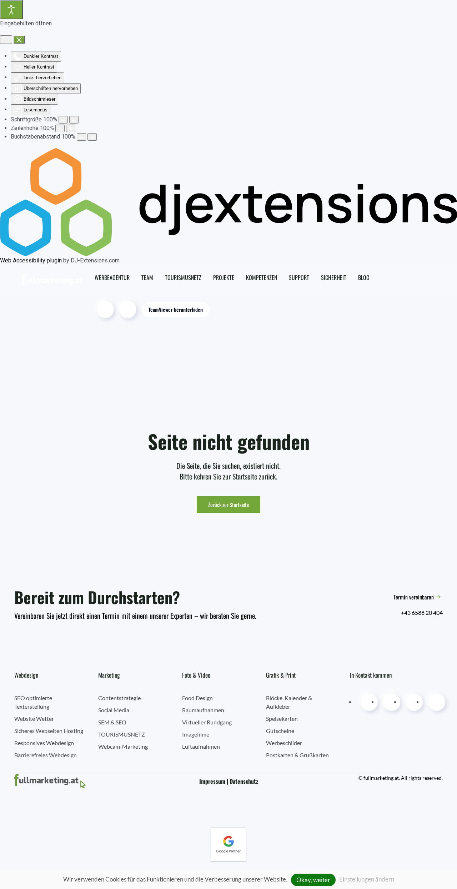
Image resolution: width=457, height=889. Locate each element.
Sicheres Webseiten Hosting (48, 730)
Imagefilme (195, 734)
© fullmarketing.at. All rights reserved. (400, 778)
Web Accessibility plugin (31, 260)
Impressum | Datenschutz (228, 781)
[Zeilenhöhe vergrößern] (70, 128)
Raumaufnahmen (203, 710)
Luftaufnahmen (201, 746)
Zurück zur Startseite (228, 504)
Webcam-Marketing (123, 746)
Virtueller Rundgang (207, 722)
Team (147, 277)
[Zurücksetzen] (6, 39)
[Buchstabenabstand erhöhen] (92, 137)
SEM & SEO (112, 722)
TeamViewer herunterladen (176, 309)
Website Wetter (34, 718)
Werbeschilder (284, 742)
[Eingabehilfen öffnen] (11, 9)
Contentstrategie (119, 697)
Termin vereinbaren (413, 597)
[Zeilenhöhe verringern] (60, 128)
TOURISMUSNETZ (121, 734)
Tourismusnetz (183, 277)
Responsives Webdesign (44, 742)
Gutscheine (280, 730)
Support (299, 277)
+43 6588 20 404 (422, 612)
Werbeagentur (112, 277)
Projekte (223, 277)
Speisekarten (282, 718)
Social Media (113, 710)
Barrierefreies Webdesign (45, 755)
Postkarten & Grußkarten (297, 755)
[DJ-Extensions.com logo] (228, 202)
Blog (364, 277)
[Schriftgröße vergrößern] (74, 120)
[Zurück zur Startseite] (55, 279)
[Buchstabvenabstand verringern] (81, 137)
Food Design (197, 697)
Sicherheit (333, 277)
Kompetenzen (261, 277)
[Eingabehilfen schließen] (19, 40)
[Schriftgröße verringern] (63, 120)
